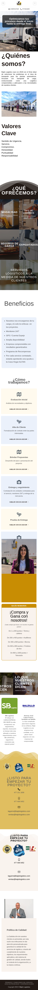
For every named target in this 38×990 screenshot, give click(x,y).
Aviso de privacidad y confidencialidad (19, 984)
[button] (34, 3)
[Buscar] (3, 3)
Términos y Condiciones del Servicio (18, 982)
